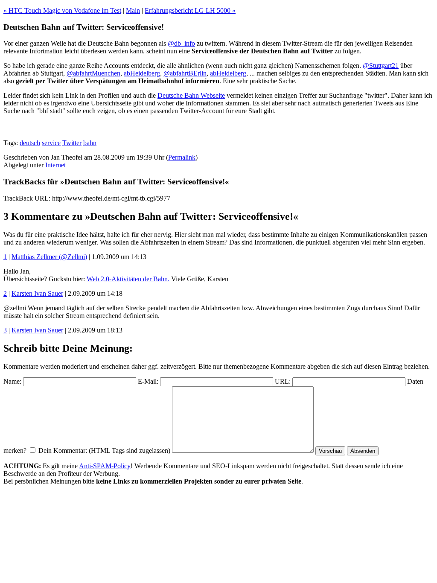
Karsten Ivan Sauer (37, 293)
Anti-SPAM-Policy (105, 465)
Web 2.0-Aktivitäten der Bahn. (128, 279)
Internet (55, 165)
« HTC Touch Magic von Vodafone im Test (62, 10)
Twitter (72, 142)
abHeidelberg (142, 73)
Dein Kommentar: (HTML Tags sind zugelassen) (104, 450)
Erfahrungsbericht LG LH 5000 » (190, 10)
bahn (89, 142)
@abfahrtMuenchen (93, 73)
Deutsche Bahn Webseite (191, 95)
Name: (12, 381)
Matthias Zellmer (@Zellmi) (49, 256)
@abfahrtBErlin (185, 73)
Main (133, 10)
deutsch (30, 142)
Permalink (181, 157)
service (51, 142)
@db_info (181, 43)
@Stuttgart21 (381, 65)
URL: (283, 381)
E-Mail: (148, 381)
